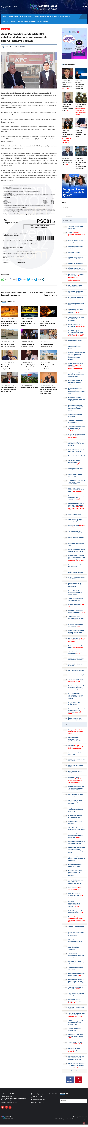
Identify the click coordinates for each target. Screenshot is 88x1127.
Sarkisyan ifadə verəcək (75, 340)
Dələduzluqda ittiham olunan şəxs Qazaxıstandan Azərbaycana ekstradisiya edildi (76, 850)
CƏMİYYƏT (31, 16)
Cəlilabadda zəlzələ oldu (75, 263)
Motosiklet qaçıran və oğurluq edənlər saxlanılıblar (76, 962)
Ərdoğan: (76, 747)
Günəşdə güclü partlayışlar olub (76, 926)
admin (10, 46)
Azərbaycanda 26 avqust (29, 387)
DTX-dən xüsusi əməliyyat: (80, 109)
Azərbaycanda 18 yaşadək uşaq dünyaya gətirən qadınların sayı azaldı (76, 1057)
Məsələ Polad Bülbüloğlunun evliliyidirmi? (6, 367)
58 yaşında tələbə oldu (74, 514)
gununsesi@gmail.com (39, 1099)
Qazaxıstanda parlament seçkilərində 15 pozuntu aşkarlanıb (75, 802)
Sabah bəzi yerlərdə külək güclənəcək (75, 968)
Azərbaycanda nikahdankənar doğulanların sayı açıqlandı (76, 955)
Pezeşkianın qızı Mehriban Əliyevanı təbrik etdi (75, 292)
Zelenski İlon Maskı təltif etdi (76, 456)
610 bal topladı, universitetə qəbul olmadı (76, 652)
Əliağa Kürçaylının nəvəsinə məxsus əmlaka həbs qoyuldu (76, 828)
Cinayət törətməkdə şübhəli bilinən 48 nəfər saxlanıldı (76, 571)
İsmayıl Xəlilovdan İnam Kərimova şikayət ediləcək (75, 718)
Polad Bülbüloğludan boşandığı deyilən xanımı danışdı (76, 333)
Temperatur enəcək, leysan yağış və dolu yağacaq (76, 450)
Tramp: (76, 234)
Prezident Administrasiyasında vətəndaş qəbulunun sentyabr (74, 904)
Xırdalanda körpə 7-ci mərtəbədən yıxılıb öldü (75, 532)
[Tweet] (30, 279)
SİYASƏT (16, 16)
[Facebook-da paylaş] (12, 279)
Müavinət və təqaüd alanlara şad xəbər (76, 1007)
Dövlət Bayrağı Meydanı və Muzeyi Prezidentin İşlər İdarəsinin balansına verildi (76, 981)
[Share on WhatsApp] (4, 279)
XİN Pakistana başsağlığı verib (75, 298)
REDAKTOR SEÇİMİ (52, 16)
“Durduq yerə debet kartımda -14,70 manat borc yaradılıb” (76, 1065)
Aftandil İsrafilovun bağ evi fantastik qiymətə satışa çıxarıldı (9, 389)
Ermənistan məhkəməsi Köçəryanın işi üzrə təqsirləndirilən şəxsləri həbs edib (76, 391)
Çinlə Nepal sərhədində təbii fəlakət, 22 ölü (76, 304)
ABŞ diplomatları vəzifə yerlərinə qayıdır (75, 475)
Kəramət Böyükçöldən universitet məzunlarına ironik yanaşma (29, 367)
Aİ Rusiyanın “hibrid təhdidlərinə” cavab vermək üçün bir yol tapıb (76, 374)
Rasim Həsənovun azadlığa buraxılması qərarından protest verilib (76, 934)
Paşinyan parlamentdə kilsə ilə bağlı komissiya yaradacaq (76, 947)
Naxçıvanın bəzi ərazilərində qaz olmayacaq (76, 565)
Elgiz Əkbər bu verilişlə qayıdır (75, 771)
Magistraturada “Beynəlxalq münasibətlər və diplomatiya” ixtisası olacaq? (76, 558)
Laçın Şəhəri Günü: (76, 526)
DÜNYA (37, 16)
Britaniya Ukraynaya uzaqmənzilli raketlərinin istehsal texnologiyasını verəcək (75, 696)
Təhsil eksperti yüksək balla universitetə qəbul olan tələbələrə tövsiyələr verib (76, 687)
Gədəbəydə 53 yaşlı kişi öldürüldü (75, 822)
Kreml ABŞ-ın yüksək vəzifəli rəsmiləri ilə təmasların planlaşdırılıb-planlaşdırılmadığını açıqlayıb (76, 356)
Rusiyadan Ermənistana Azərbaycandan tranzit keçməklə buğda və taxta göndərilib (75, 873)
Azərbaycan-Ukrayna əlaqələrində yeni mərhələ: (67, 136)
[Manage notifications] (84, 1123)
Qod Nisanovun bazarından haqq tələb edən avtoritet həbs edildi (76, 507)
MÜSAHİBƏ (61, 16)
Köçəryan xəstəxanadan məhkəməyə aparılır (75, 285)
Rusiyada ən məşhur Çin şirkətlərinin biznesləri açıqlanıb (75, 382)
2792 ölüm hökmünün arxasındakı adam (76, 895)
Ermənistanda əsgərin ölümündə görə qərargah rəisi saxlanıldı (76, 399)
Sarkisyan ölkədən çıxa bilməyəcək (75, 415)
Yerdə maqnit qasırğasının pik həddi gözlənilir (47, 323)
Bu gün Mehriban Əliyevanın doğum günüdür (76, 703)
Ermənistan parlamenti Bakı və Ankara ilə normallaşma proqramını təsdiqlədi (76, 788)
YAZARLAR (13, 21)
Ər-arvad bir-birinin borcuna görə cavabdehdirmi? (76, 428)
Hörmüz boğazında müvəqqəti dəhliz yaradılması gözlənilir (74, 739)
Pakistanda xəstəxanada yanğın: (76, 646)
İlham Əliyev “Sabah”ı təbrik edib (76, 544)
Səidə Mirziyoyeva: (76, 780)
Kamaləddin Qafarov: (76, 639)
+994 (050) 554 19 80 (38, 1097)
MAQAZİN (39, 21)
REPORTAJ (43, 16)
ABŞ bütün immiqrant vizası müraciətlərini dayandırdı (76, 658)
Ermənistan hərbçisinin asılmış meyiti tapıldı (74, 865)
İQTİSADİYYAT (23, 16)
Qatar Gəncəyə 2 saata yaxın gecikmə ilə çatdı (76, 1014)
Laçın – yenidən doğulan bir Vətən (76, 538)
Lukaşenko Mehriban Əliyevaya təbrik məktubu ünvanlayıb (75, 809)
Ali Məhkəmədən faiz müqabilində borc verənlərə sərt (47, 367)
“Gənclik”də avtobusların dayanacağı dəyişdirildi (75, 940)
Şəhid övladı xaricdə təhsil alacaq (75, 765)
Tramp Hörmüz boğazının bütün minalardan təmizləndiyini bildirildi (75, 881)
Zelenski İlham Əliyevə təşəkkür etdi (74, 1029)
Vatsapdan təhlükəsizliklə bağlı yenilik (75, 247)
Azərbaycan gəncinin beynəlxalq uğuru (74, 462)
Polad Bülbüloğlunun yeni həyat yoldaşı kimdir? (76, 611)
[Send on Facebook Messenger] (22, 279)
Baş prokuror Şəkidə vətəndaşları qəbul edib (75, 1050)
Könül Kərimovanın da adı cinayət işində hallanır (75, 241)
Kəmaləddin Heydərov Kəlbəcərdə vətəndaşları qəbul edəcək (75, 584)
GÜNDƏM (10, 16)
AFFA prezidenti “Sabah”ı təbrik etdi (75, 664)
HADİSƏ (26, 21)
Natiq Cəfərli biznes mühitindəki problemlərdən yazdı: (76, 489)
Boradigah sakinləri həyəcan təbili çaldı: (76, 436)
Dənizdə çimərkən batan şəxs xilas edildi (76, 759)
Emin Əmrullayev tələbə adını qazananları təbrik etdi (76, 842)
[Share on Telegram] (37, 279)
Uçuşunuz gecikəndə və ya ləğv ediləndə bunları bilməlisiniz (9, 323)
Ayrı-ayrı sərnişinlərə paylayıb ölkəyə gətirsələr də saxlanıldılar (76, 858)
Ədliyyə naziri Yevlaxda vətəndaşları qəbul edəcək (76, 520)
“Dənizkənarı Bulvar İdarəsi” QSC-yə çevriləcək (76, 994)
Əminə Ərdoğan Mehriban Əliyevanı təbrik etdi (75, 258)
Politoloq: (76, 919)
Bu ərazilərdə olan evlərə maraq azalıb (75, 625)
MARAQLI (45, 21)
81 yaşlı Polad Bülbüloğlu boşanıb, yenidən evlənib (67, 107)
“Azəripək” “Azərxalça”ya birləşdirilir (75, 988)
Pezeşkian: (75, 731)
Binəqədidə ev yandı (76, 605)
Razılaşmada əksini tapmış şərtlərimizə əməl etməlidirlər (76, 497)
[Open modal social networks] (42, 279)
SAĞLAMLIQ (32, 21)
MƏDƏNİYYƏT (5, 21)
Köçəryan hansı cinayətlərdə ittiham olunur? (76, 974)
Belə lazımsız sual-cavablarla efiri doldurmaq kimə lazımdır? (76, 711)
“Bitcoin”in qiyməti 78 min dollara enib (75, 227)
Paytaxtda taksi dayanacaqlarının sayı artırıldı (28, 323)
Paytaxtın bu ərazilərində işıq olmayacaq (76, 753)
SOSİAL (67, 16)
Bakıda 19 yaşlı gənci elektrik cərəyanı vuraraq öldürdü (76, 550)
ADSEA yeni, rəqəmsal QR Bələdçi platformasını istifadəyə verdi (75, 1022)
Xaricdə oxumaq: (75, 888)
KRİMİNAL (20, 21)
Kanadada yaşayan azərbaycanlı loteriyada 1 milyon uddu (79, 84)
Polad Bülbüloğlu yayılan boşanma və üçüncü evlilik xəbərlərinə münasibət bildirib (75, 408)
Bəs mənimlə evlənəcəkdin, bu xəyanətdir (76, 277)
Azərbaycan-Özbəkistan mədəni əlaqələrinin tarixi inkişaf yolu (75, 835)
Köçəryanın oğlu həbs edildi (76, 670)
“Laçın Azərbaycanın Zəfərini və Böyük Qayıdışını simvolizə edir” (76, 482)
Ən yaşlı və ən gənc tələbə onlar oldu (75, 469)
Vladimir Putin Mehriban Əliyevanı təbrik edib (75, 816)
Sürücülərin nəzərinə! (74, 252)
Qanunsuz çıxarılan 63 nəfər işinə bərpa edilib (80, 133)
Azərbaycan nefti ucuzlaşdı (76, 675)
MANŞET (4, 16)
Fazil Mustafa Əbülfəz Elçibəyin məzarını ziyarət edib (67, 161)
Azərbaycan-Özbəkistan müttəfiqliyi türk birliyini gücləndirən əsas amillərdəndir (80, 163)
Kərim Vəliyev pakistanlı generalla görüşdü (75, 911)
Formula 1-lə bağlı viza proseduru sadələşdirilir (75, 1001)
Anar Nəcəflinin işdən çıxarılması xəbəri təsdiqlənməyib (67, 84)
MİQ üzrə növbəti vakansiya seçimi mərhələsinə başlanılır (76, 268)
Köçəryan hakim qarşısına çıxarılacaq (75, 795)
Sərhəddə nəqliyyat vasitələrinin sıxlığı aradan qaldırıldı (76, 443)
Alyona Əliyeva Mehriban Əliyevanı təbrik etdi (75, 599)
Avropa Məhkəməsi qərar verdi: (75, 366)
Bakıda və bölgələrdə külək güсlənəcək (76, 325)
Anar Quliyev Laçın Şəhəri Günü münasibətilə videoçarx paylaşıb (76, 311)
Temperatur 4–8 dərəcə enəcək (75, 1043)
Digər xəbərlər (74, 1071)
